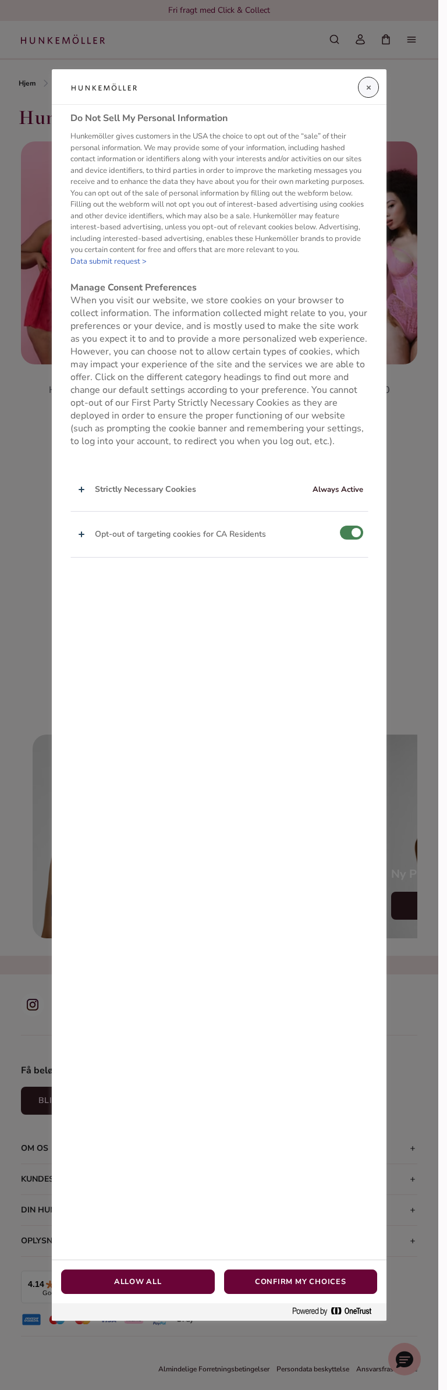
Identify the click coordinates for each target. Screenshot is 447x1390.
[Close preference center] (368, 87)
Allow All (138, 1281)
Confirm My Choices (300, 1281)
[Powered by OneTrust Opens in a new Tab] (336, 1311)
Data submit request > (108, 261)
